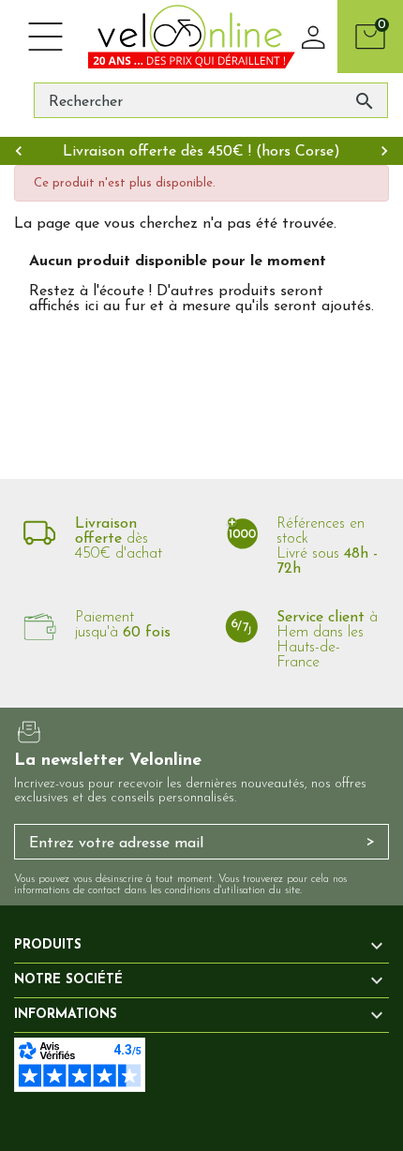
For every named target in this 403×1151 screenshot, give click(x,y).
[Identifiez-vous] (314, 36)
